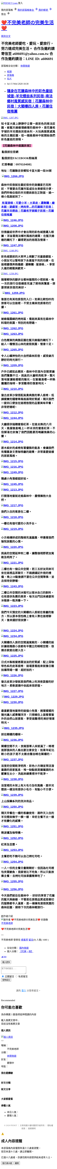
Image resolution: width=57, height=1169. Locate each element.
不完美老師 (7, 923)
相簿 (9, 71)
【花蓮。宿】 (26, 951)
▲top (3, 956)
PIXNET (14, 1125)
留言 (31, 940)
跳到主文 (6, 36)
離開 (17, 1163)
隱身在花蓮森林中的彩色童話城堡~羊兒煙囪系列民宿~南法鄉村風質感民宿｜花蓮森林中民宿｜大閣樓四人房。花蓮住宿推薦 (30, 101)
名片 (9, 78)
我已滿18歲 (7, 1163)
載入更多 (6, 962)
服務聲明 (32, 1128)
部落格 (10, 75)
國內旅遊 (24, 948)
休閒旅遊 (25, 66)
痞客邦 (24, 940)
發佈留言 (6, 980)
